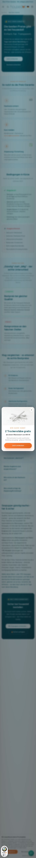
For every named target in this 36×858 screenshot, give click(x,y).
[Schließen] (31, 410)
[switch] (4, 855)
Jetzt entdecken (18, 445)
